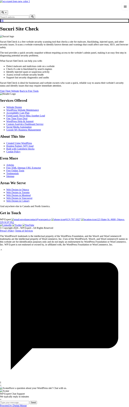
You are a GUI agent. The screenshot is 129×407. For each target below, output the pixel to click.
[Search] (32, 17)
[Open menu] (125, 6)
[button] (64, 250)
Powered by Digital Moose (13, 405)
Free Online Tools (15, 170)
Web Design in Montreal (18, 195)
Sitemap (10, 176)
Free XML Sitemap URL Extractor (23, 167)
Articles (10, 165)
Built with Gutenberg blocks (20, 148)
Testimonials (12, 173)
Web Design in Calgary (18, 201)
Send (33, 402)
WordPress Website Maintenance (22, 110)
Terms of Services (24, 230)
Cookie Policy (13, 151)
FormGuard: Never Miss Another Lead (25, 115)
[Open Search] (4, 12)
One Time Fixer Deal (16, 118)
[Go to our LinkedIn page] (6, 225)
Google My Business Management (23, 129)
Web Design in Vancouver (19, 198)
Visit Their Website (9, 91)
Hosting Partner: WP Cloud (20, 146)
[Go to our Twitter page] (17, 225)
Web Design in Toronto (18, 192)
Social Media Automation (19, 127)
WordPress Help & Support (20, 121)
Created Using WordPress (19, 143)
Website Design (14, 107)
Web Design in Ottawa (17, 189)
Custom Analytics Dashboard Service (24, 124)
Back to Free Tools (29, 91)
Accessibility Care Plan (17, 112)
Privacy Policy (7, 230)
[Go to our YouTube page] (28, 225)
